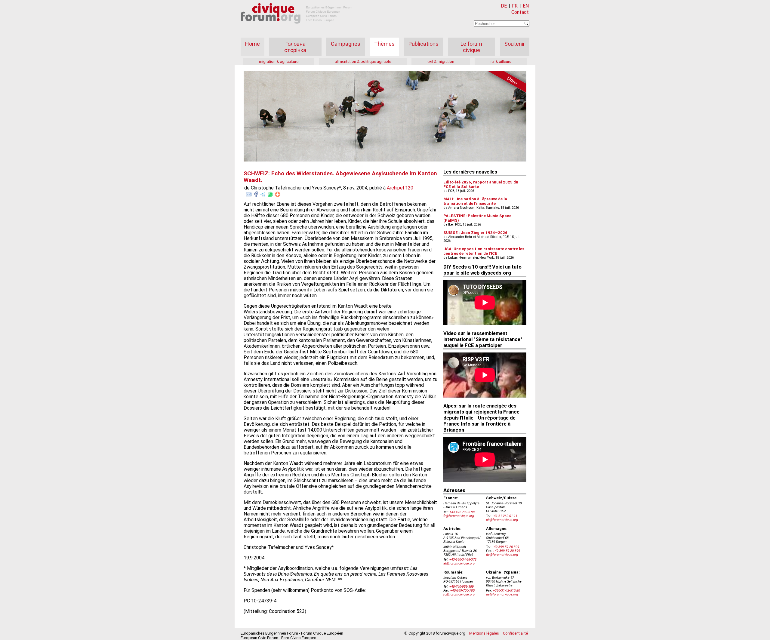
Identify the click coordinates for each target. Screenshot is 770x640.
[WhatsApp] (270, 193)
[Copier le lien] (277, 194)
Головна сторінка (295, 47)
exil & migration (440, 61)
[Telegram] (263, 193)
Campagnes (345, 44)
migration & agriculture (278, 61)
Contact (520, 12)
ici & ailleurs (501, 61)
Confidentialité (515, 633)
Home (252, 44)
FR (515, 6)
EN (526, 6)
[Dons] (505, 83)
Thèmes (384, 44)
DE (504, 6)
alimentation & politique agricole (363, 61)
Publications (423, 44)
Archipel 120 (400, 188)
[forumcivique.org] (297, 28)
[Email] (248, 193)
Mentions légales (484, 633)
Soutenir (514, 44)
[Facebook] (256, 193)
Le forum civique (471, 47)
